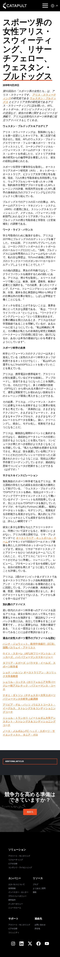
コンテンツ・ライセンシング (20, 868)
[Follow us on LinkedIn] (21, 943)
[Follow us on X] (30, 943)
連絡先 (38, 918)
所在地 (37, 929)
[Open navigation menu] (45, 6)
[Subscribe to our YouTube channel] (47, 943)
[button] (30, 812)
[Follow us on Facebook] (38, 943)
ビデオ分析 (12, 864)
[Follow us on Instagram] (13, 943)
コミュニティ (13, 933)
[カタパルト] (15, 6)
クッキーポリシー (15, 904)
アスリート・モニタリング (19, 856)
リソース (38, 878)
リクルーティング (15, 860)
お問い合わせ (40, 925)
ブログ (35, 884)
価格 (34, 892)
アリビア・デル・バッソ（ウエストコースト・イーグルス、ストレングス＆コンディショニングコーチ (29, 708)
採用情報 (12, 888)
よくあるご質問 (39, 888)
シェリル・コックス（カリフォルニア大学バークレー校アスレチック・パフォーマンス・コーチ (29, 686)
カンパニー (14, 878)
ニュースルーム (14, 908)
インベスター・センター (18, 892)
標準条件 (12, 900)
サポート (13, 918)
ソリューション (17, 849)
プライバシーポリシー (17, 896)
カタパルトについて (16, 884)
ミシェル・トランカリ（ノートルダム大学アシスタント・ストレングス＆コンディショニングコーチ (29, 722)
